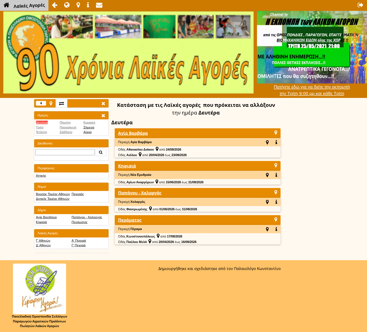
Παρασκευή (68, 127)
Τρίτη (39, 127)
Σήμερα (88, 127)
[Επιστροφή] (54, 5)
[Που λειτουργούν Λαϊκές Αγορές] (78, 5)
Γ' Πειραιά (79, 245)
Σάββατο (66, 132)
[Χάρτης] (276, 132)
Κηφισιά (41, 222)
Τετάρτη (41, 132)
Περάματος (80, 222)
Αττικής (41, 175)
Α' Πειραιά (79, 240)
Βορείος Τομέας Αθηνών (53, 194)
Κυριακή (89, 122)
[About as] (88, 5)
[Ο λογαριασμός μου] (360, 5)
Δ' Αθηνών (43, 245)
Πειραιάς (78, 194)
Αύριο (87, 132)
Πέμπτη (65, 122)
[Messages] (99, 5)
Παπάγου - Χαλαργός (87, 217)
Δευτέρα (42, 122)
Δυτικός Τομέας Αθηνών (52, 199)
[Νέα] (67, 5)
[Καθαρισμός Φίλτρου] (103, 115)
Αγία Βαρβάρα (46, 217)
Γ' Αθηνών (43, 240)
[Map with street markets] (51, 103)
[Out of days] (61, 103)
